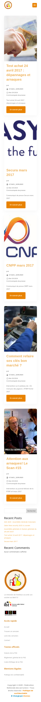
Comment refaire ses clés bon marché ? (20, 360)
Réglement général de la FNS (15, 657)
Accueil (6, 627)
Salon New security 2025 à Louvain (17, 525)
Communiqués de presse (15, 95)
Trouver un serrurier (11, 631)
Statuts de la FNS (10, 653)
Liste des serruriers (11, 636)
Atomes (26, 696)
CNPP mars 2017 (20, 265)
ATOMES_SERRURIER (16, 89)
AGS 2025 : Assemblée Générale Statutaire (20, 522)
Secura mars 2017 (10, 541)
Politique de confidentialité (14, 675)
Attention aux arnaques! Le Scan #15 (17, 463)
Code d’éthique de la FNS (13, 662)
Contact (7, 640)
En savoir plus (16, 109)
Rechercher (31, 511)
